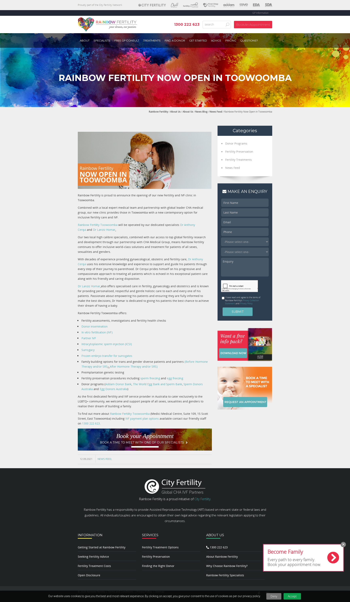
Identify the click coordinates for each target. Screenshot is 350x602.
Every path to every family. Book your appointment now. (294, 562)
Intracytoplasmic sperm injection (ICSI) (106, 344)
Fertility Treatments (238, 160)
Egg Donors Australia (113, 389)
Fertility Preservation (239, 151)
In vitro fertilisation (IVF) (97, 332)
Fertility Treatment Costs (94, 566)
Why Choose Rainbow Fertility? (227, 566)
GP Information (260, 13)
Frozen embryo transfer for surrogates (106, 356)
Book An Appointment (253, 25)
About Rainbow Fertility (222, 556)
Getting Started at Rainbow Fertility (101, 547)
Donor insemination (94, 326)
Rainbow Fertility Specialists (225, 575)
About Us (175, 111)
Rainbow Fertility (158, 111)
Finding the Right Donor (158, 566)
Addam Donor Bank (118, 384)
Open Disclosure (89, 575)
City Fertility (202, 499)
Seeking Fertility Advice (93, 556)
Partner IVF (88, 338)
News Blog (201, 111)
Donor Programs (236, 143)
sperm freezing (150, 378)
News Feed (216, 111)
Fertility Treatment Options (160, 547)
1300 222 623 (91, 423)
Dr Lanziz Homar (104, 230)
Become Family (285, 551)
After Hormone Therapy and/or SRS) (134, 366)
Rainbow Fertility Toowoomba (97, 225)
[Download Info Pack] (245, 344)
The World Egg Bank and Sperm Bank (157, 384)
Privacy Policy (246, 303)
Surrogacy (88, 350)
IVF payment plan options (142, 418)
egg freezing (175, 378)
